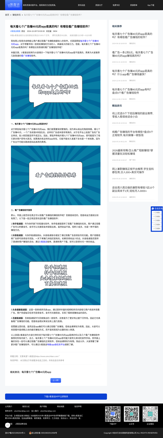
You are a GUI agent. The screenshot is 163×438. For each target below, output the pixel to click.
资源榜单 (133, 5)
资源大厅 (99, 5)
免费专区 (116, 5)
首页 (7, 15)
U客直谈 (43, 242)
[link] (7, 15)
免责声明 (78, 406)
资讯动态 (81, 5)
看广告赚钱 (26, 56)
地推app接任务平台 (56, 344)
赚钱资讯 (16, 15)
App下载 (150, 5)
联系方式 (26, 406)
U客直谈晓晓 (15, 31)
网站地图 (60, 406)
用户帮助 (43, 406)
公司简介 (8, 406)
